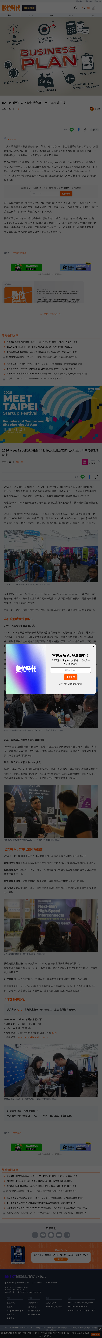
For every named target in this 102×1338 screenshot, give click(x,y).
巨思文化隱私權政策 (75, 684)
